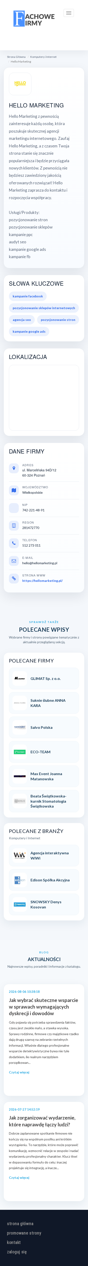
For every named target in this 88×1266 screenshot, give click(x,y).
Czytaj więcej (19, 1072)
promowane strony (24, 1233)
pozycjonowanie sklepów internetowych (44, 308)
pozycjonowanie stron (58, 320)
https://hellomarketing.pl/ (42, 581)
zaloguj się (17, 1251)
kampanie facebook (28, 296)
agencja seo (22, 320)
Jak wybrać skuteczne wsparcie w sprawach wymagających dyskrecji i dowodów (43, 1006)
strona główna (20, 1223)
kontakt (14, 1242)
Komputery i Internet (43, 57)
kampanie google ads (29, 331)
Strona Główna (16, 57)
